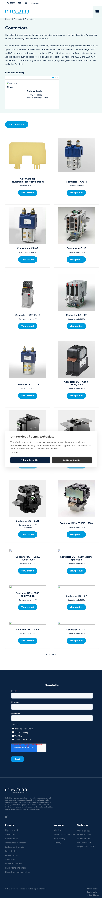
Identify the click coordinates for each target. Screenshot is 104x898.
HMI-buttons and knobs (15, 868)
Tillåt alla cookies (30, 460)
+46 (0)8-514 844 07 (16, 95)
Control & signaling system (17, 872)
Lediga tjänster (93, 895)
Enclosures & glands (14, 847)
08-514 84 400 (15, 3)
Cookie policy (92, 892)
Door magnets (11, 838)
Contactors (10, 834)
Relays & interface (13, 863)
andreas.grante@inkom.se (19, 98)
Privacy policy (92, 889)
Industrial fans (11, 851)
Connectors (10, 859)
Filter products (15, 124)
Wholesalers (59, 830)
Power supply (11, 855)
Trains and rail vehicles (64, 834)
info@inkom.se (34, 3)
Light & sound (11, 830)
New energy (59, 838)
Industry (57, 843)
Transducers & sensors (15, 843)
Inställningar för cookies (71, 460)
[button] (53, 78)
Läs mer (14, 452)
